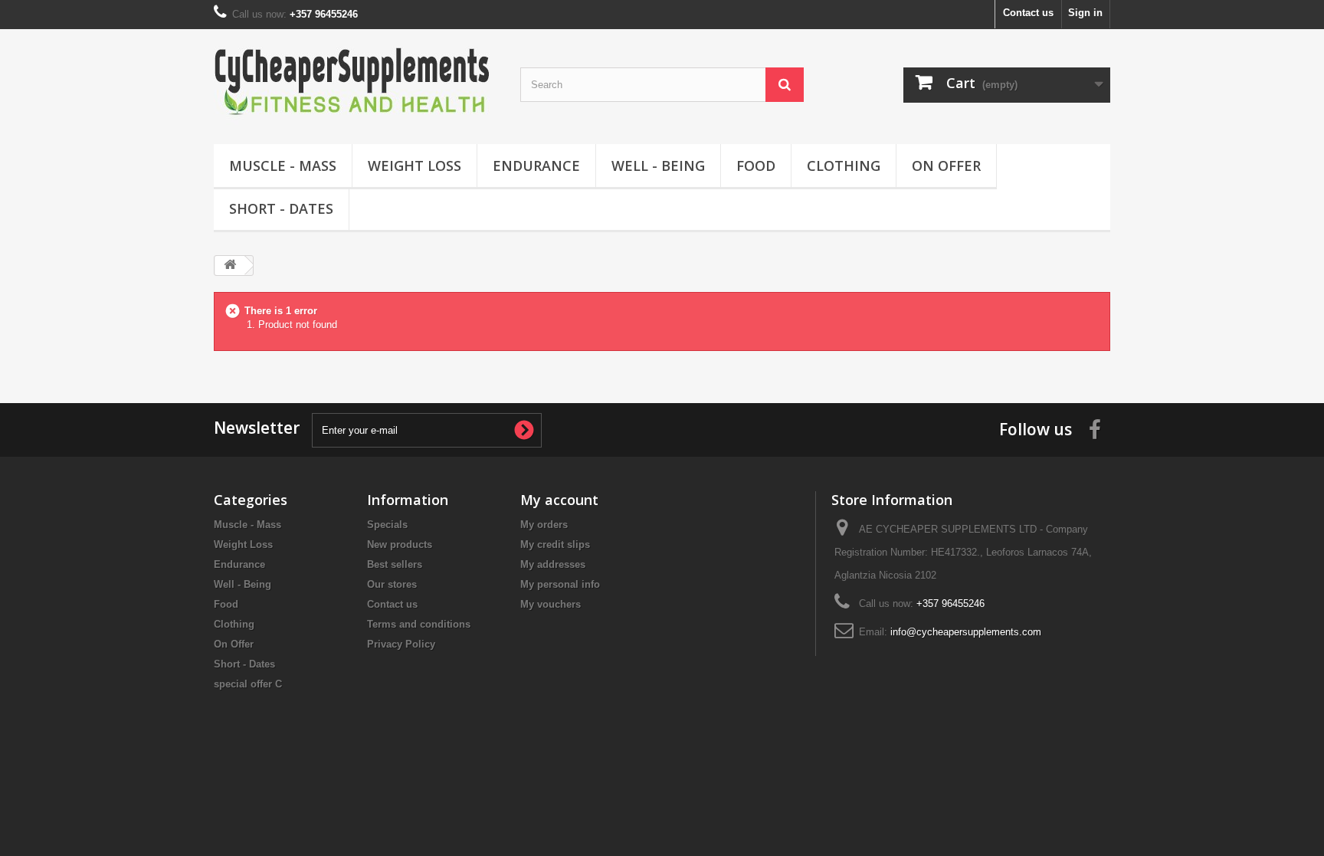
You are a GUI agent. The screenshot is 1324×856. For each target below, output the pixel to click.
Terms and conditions (418, 624)
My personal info (560, 584)
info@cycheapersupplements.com (965, 632)
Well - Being (658, 165)
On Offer (946, 165)
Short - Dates (281, 208)
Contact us (1028, 12)
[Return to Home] (229, 265)
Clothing (843, 165)
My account (559, 499)
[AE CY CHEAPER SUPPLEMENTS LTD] (355, 83)
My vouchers (550, 604)
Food (755, 165)
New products (399, 544)
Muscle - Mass (282, 165)
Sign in (1085, 12)
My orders (544, 524)
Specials (387, 524)
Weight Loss (414, 165)
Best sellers (394, 564)
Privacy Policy (401, 644)
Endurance (536, 165)
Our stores (392, 584)
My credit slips (555, 544)
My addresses (552, 564)
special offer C (248, 684)
